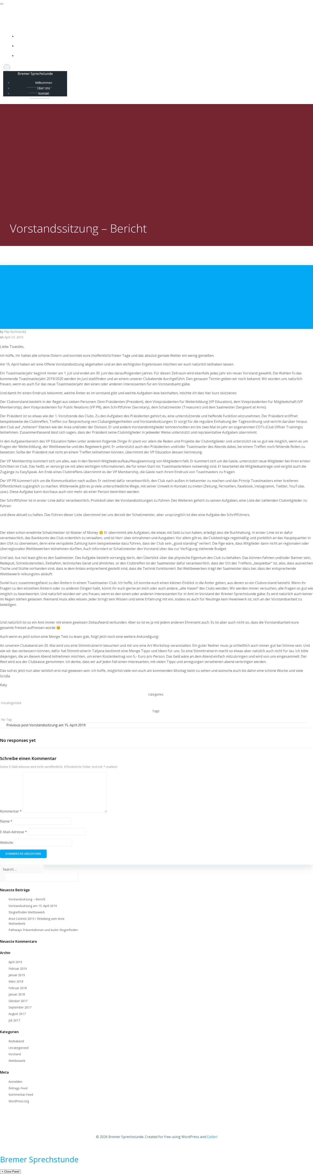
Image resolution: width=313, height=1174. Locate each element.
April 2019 (15, 962)
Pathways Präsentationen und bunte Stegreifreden (43, 930)
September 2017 (20, 1007)
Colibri (212, 1136)
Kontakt (161, 56)
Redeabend (16, 1041)
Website (6, 842)
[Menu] (156, 67)
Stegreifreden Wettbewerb (27, 912)
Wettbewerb (17, 1061)
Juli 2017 (14, 1020)
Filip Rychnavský (15, 332)
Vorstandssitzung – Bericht (27, 899)
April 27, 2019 (13, 337)
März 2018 (16, 981)
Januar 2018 (17, 994)
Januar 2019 (17, 975)
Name (6, 821)
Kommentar (11, 811)
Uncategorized (11, 703)
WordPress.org (19, 1101)
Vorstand (15, 1054)
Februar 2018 (18, 988)
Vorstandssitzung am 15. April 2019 (33, 906)
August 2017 (17, 1014)
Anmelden (15, 1082)
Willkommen (161, 36)
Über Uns (161, 46)
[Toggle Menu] (1, 3)
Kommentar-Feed (21, 1095)
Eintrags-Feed (18, 1088)
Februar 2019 (18, 969)
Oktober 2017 (18, 1001)
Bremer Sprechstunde (39, 1159)
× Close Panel (10, 1171)
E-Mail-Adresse (13, 832)
